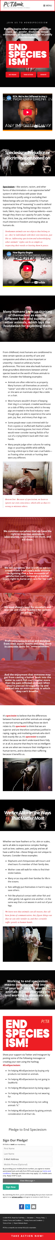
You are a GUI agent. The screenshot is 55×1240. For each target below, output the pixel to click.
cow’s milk (33, 570)
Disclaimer (30, 1217)
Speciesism (9, 186)
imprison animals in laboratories (24, 535)
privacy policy (17, 1197)
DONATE (43, 75)
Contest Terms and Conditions (12, 1220)
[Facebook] (21, 1206)
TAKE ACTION (28, 75)
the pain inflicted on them (27, 682)
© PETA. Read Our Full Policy (14, 1217)
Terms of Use (7, 1223)
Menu (49, 6)
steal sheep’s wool (19, 607)
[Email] (33, 1206)
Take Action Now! (27, 1235)
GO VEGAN (12, 75)
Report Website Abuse (21, 1223)
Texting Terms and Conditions (33, 1220)
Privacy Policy (40, 1217)
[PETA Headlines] (16, 5)
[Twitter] (27, 1206)
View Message (27, 1180)
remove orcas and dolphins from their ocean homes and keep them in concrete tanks (27, 643)
